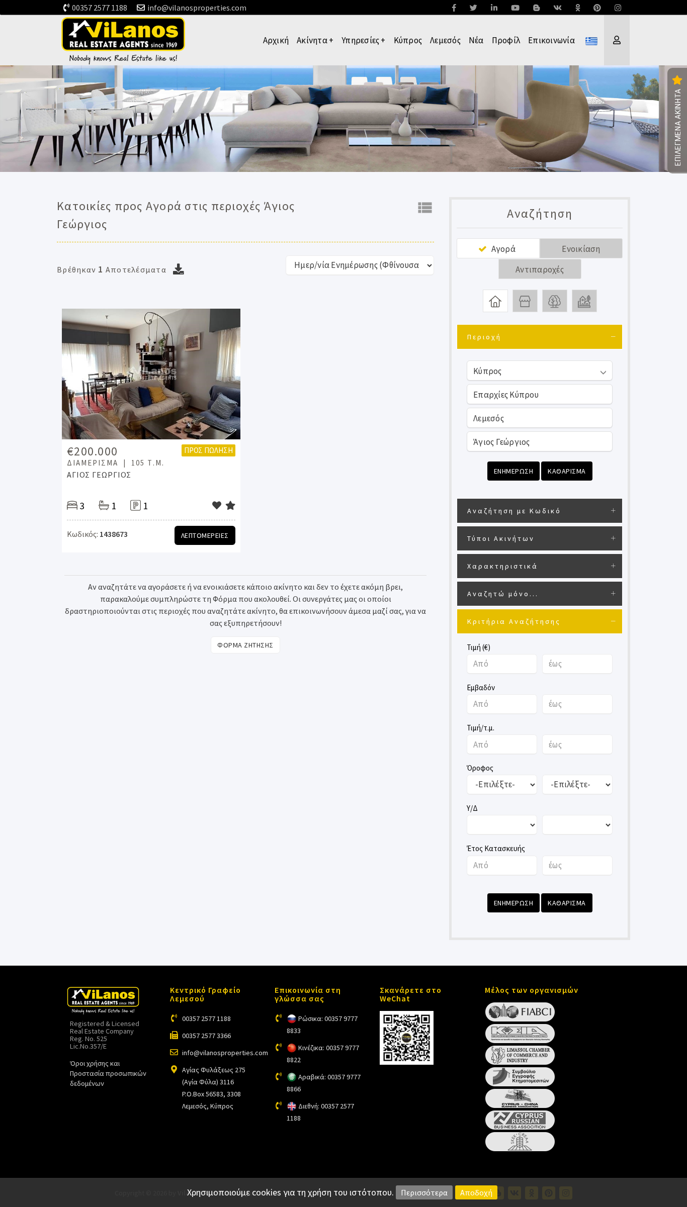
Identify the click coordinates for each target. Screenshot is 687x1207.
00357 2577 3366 (206, 1035)
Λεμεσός (445, 40)
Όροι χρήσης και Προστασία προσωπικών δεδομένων (108, 1073)
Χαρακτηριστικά (502, 566)
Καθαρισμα (567, 471)
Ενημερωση (514, 471)
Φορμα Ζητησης (245, 644)
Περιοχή (484, 336)
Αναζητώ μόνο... (503, 593)
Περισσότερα (424, 1192)
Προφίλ (506, 40)
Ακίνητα (315, 40)
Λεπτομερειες (205, 535)
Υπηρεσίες (363, 40)
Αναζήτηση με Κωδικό (514, 510)
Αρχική (276, 40)
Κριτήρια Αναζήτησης (514, 621)
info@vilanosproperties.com (196, 8)
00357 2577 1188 (99, 8)
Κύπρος (408, 40)
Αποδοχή (476, 1192)
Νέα (476, 40)
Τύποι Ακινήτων (501, 538)
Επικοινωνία (551, 40)
